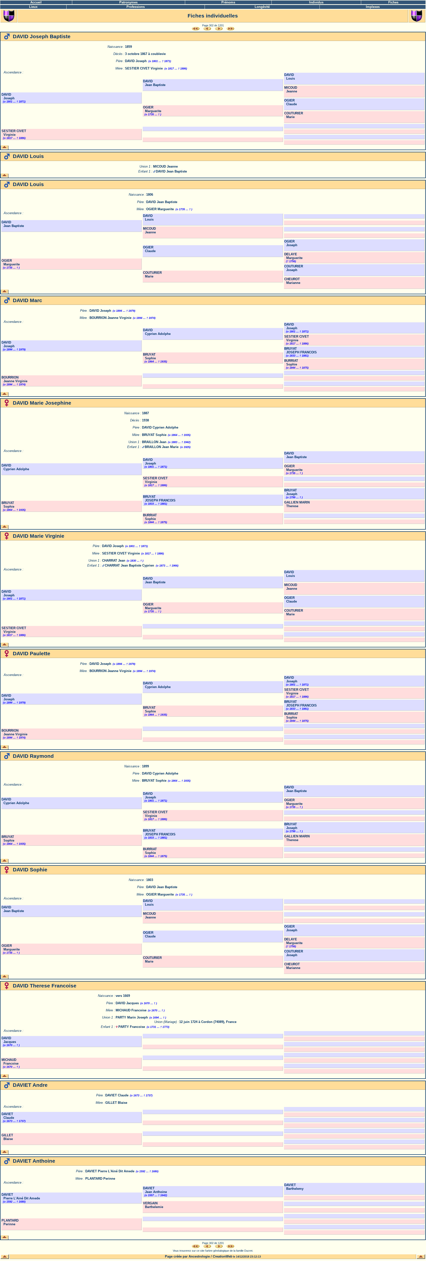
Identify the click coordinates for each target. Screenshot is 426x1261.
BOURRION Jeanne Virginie (110, 318)
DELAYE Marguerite (293, 256)
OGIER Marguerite (152, 109)
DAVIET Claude (116, 1095)
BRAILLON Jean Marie (161, 447)
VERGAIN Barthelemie (153, 1205)
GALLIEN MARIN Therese (297, 504)
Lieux (33, 7)
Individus (316, 2)
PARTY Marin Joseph (132, 1017)
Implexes (373, 7)
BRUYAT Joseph (290, 492)
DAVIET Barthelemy (293, 1187)
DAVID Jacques (127, 1003)
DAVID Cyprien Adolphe (157, 332)
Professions (135, 7)
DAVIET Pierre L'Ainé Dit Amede (109, 1171)
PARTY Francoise (131, 1027)
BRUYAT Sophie (149, 356)
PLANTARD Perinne (100, 1178)
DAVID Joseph (136, 61)
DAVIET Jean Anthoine (155, 1190)
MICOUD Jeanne (290, 89)
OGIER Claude (290, 102)
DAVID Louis (289, 76)
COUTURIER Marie (293, 115)
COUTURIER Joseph (293, 268)
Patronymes (128, 2)
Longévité (262, 7)
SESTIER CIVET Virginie (144, 68)
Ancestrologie (199, 1256)
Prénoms (228, 2)
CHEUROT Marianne (292, 281)
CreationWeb (222, 1256)
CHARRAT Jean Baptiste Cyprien (129, 565)
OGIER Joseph (290, 243)
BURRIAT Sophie (291, 362)
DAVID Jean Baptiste (154, 83)
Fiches (393, 2)
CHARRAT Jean (113, 560)
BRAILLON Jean (154, 442)
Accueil (36, 2)
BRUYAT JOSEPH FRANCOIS (300, 350)
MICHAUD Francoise (131, 1010)
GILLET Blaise (116, 1103)
